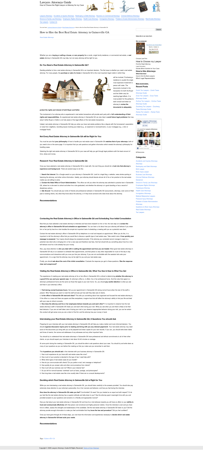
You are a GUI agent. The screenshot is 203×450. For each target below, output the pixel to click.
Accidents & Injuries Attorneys (64, 16)
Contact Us (53, 22)
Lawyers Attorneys (46, 16)
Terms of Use (88, 448)
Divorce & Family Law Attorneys (51, 19)
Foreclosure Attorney (143, 188)
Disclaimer (139, 180)
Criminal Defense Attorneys (130, 16)
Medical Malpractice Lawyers (145, 196)
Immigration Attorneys (107, 19)
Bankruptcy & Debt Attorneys (85, 16)
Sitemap (96, 448)
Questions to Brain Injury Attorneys (147, 207)
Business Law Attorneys (144, 174)
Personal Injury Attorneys (144, 199)
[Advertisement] (82, 46)
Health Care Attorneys (90, 19)
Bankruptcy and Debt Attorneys (146, 166)
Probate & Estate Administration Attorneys (130, 19)
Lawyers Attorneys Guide (55, 2)
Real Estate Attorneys (153, 19)
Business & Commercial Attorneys (108, 16)
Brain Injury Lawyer (142, 172)
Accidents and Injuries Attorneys (146, 161)
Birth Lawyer (140, 169)
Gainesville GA (49, 438)
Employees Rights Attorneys (72, 19)
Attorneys (139, 163)
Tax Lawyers (44, 22)
